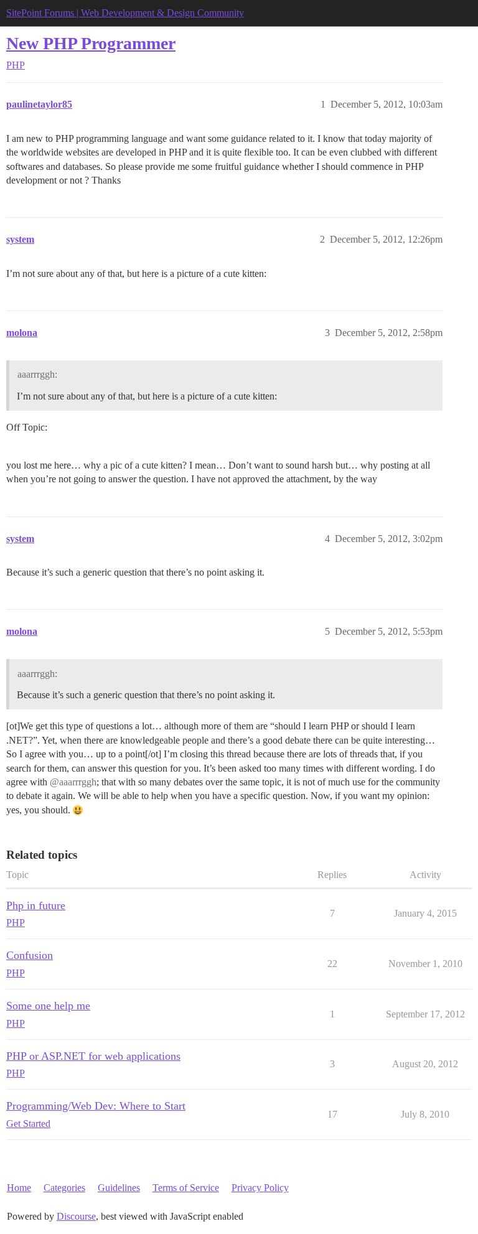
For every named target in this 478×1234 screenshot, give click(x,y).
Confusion (29, 955)
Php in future (35, 905)
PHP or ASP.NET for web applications (93, 1056)
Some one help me (48, 1005)
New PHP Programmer (91, 43)
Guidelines (119, 1187)
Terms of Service (185, 1187)
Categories (64, 1187)
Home (19, 1187)
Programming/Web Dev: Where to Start (95, 1106)
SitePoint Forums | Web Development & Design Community (125, 12)
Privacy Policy (260, 1187)
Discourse (76, 1216)
